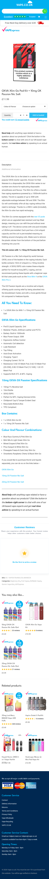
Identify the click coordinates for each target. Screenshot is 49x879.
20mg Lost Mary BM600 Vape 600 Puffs (9, 718)
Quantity (7, 115)
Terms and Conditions (10, 811)
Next (46, 58)
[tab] (24, 165)
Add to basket (38, 115)
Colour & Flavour (10, 106)
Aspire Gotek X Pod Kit (34, 715)
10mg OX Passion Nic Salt (13, 476)
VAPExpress (19, 584)
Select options (6, 634)
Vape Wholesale (7, 818)
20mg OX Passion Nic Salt (13, 482)
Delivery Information (9, 804)
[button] (44, 11)
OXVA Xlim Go (8, 469)
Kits (19, 581)
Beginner (13, 581)
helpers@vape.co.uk (29, 836)
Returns (5, 807)
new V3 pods (39, 217)
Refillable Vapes (36, 581)
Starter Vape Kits (8, 584)
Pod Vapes (25, 581)
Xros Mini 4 (32, 276)
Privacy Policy (7, 814)
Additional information (11, 169)
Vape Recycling (7, 821)
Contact (5, 800)
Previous (2, 58)
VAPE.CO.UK (6, 825)
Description (6, 165)
